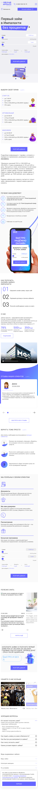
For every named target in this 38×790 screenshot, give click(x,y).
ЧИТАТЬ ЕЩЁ (19, 635)
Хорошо (19, 784)
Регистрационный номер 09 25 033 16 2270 (21, 198)
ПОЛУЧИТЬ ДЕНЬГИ (19, 149)
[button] (5, 413)
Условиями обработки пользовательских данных (14, 776)
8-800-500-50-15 (21, 4)
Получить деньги (19, 61)
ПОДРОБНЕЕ (7, 336)
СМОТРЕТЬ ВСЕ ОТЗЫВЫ (19, 420)
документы (5, 159)
